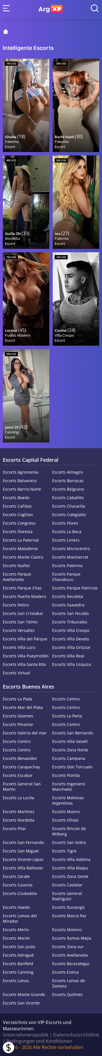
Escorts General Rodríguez (67, 896)
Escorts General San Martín (22, 786)
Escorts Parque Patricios (75, 588)
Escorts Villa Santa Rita (24, 664)
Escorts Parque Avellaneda (17, 576)
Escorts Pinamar (18, 724)
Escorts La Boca (66, 531)
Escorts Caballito (68, 497)
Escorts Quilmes (67, 994)
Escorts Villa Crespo (70, 630)
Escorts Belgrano (68, 489)
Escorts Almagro (67, 472)
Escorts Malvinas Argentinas (68, 800)
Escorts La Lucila (18, 797)
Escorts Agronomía (20, 472)
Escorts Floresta (18, 531)
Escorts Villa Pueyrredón (26, 656)
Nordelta (12, 238)
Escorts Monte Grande (24, 994)
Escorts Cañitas (17, 506)
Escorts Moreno (67, 929)
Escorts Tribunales (69, 622)
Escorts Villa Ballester (23, 868)
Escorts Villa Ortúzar (71, 647)
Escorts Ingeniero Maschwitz (68, 786)
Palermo (12, 141)
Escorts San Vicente (21, 1003)
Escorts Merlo (16, 929)
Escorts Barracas (68, 480)
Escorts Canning (18, 972)
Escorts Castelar (67, 885)
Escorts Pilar (14, 828)
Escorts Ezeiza (65, 972)
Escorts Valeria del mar (24, 733)
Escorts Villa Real (68, 656)
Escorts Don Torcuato (72, 766)
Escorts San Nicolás (70, 613)
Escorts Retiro (16, 605)
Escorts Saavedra (68, 605)
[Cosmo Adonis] (76, 299)
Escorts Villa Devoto (70, 639)
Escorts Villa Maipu (70, 868)
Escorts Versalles (19, 630)
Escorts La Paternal (21, 540)
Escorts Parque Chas (22, 588)
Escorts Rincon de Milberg (69, 831)
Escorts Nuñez (16, 565)
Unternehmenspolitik (25, 1035)
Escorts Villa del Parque (25, 639)
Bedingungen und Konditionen (39, 1041)
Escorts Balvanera (20, 480)
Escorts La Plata (17, 699)
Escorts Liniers (66, 540)
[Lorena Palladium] (26, 299)
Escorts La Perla (67, 716)
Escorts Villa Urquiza (71, 664)
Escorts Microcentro (71, 548)
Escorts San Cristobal (23, 613)
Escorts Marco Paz (69, 915)
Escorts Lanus (16, 980)
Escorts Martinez (19, 811)
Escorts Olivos (65, 820)
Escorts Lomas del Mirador (20, 918)
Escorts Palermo (67, 565)
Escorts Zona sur (68, 946)
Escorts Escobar (18, 775)
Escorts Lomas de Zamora (68, 983)
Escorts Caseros (18, 885)
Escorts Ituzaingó (68, 907)
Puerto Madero (18, 335)
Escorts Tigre (64, 851)
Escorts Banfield (18, 963)
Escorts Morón (16, 938)
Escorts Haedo (16, 907)
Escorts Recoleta (67, 596)
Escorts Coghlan (18, 514)
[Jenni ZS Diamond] (26, 396)
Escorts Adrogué (18, 955)
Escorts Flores (65, 523)
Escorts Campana (68, 758)
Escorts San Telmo (20, 622)
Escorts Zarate (16, 876)
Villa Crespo (64, 335)
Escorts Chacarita (68, 506)
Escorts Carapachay (21, 766)
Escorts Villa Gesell (70, 741)
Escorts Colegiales (69, 514)
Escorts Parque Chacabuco (66, 576)
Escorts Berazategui (71, 963)
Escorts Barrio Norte (22, 489)
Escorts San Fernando (23, 842)
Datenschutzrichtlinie (76, 1035)
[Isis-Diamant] (76, 202)
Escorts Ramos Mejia (71, 938)
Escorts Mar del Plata (23, 707)
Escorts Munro (66, 811)
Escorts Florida (66, 775)
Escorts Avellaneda (70, 955)
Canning (12, 432)
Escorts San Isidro (69, 842)
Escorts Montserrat (70, 557)
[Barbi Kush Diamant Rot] (76, 105)
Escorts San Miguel (21, 851)
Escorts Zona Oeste (70, 876)
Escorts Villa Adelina (71, 859)
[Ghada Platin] (26, 105)
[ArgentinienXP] (51, 9)
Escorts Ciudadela (20, 893)
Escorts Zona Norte (70, 750)
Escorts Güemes (18, 716)
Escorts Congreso (19, 523)
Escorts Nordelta (18, 820)
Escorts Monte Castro (23, 557)
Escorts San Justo (19, 946)
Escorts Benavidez (20, 758)
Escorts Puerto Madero (24, 596)
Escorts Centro (66, 699)
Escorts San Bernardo (72, 733)
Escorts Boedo (16, 497)
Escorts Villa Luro (19, 647)
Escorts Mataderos (20, 548)
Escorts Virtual (16, 673)
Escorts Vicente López (23, 859)
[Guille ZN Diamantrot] (26, 202)
